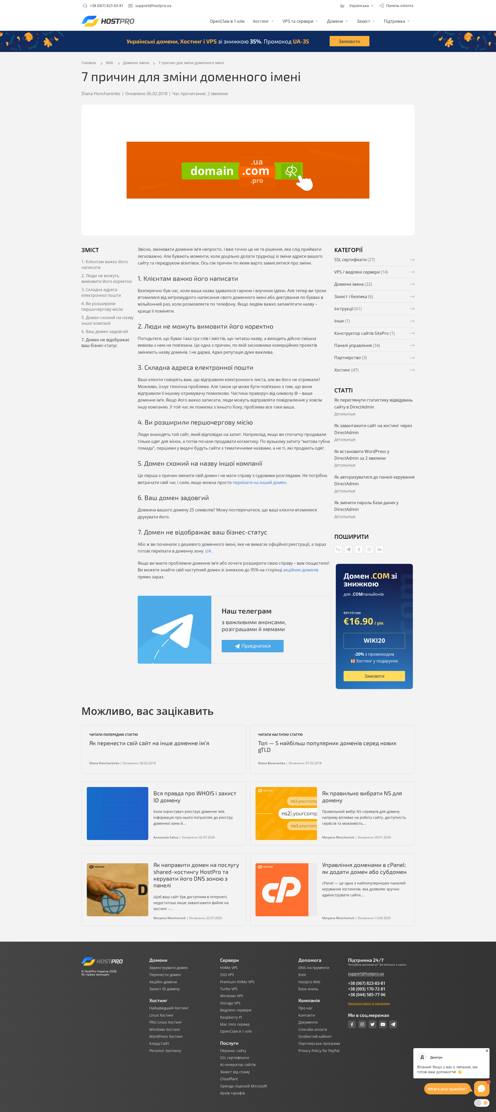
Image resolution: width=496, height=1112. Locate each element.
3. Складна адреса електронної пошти (101, 292)
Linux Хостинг (161, 1015)
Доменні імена (353, 284)
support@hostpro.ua (366, 973)
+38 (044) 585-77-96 (366, 994)
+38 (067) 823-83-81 (366, 983)
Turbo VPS (229, 989)
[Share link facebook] (359, 549)
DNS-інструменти (313, 967)
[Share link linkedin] (379, 549)
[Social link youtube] (383, 1024)
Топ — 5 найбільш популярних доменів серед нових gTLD (327, 746)
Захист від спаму (235, 1072)
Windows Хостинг (164, 1029)
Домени (335, 21)
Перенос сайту (233, 1050)
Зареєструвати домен (168, 967)
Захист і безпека (353, 296)
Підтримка (394, 21)
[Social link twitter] (372, 1024)
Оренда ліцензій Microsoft (243, 1086)
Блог (302, 974)
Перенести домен (165, 974)
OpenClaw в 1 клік (227, 21)
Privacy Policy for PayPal (318, 1050)
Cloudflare (229, 1079)
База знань (308, 989)
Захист (363, 21)
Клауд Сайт (159, 1043)
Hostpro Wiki (309, 982)
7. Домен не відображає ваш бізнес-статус (105, 342)
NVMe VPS (229, 967)
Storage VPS (230, 1003)
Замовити (349, 41)
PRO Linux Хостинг (165, 1022)
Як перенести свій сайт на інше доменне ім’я (149, 742)
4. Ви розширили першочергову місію (102, 306)
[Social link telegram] (393, 1024)
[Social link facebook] (352, 1024)
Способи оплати (312, 1029)
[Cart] (342, 6)
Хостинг (261, 21)
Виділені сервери (235, 1010)
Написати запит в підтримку (369, 1003)
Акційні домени (163, 982)
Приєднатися (256, 646)
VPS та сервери (298, 21)
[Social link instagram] (362, 1024)
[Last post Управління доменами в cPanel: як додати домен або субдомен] (286, 889)
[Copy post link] (338, 549)
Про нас (305, 1008)
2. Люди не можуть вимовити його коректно (106, 278)
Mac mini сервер (235, 1024)
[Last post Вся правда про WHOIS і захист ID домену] (117, 813)
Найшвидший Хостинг (169, 1008)
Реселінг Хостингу (165, 1050)
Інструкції (348, 309)
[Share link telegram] (348, 549)
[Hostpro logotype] (107, 21)
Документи (308, 1022)
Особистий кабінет (315, 1036)
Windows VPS (231, 996)
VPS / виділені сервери (361, 272)
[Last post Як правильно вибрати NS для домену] (286, 813)
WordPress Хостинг (166, 1036)
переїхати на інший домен (259, 482)
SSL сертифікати (354, 259)
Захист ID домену (164, 989)
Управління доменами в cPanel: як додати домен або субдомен (364, 868)
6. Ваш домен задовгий (104, 331)
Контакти (306, 1015)
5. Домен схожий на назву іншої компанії (107, 320)
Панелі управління (357, 345)
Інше (342, 321)
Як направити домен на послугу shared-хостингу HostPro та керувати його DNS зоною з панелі (196, 874)
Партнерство (350, 357)
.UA (207, 551)
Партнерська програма (319, 1043)
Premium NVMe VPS (237, 982)
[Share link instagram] (369, 549)
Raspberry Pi (231, 1017)
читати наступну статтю (280, 735)
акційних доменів (300, 570)
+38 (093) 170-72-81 (366, 989)
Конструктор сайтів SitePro (364, 333)
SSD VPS (227, 974)
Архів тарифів (232, 1093)
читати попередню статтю (113, 735)
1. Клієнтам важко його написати (104, 264)
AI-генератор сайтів (237, 1064)
